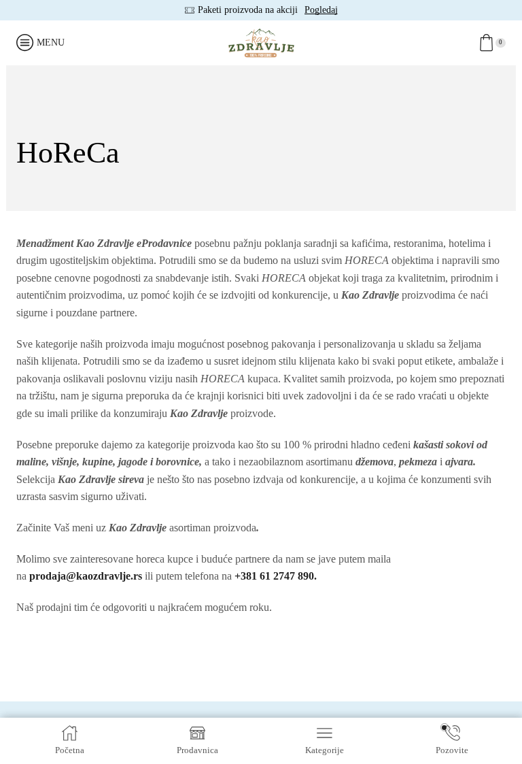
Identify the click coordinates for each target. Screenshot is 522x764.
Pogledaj (321, 10)
